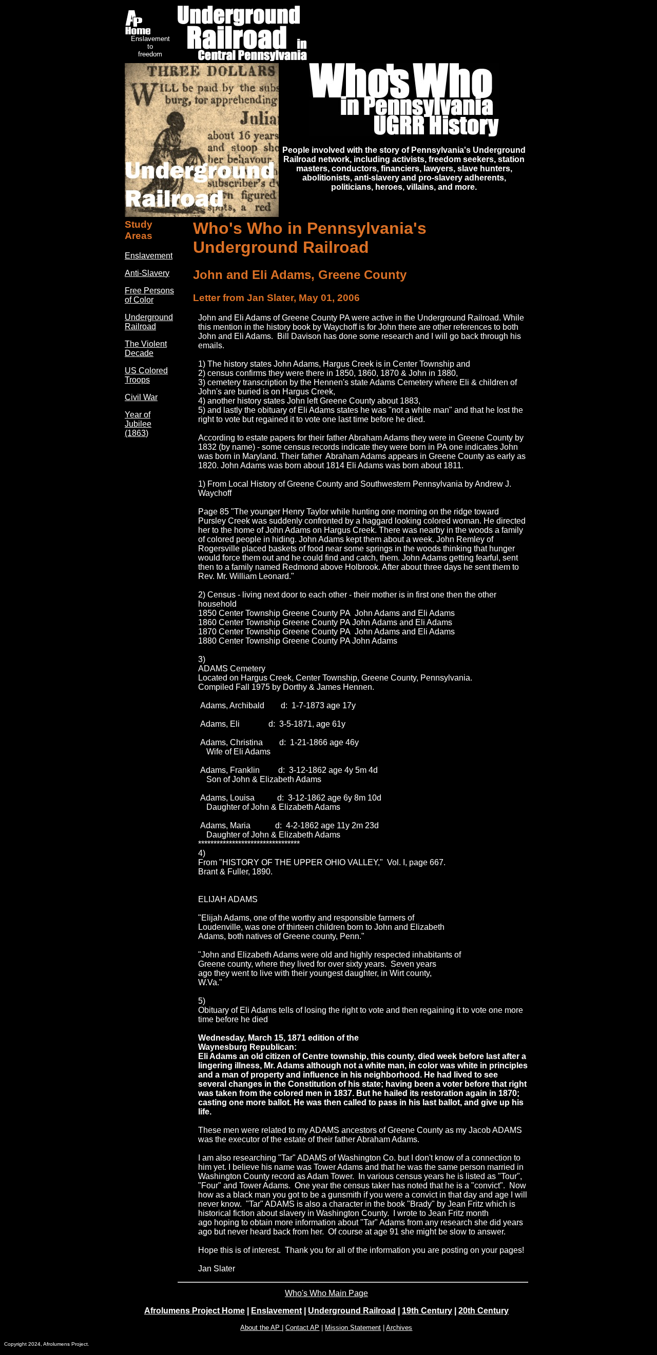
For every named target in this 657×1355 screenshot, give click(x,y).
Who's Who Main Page (326, 1293)
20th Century (483, 1310)
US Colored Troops (146, 375)
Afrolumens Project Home (194, 1310)
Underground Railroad (149, 322)
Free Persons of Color (149, 295)
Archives (399, 1327)
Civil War (141, 397)
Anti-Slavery (147, 273)
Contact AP (302, 1327)
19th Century (427, 1310)
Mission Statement (353, 1327)
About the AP (261, 1327)
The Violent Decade (146, 348)
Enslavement (148, 255)
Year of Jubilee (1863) (138, 423)
